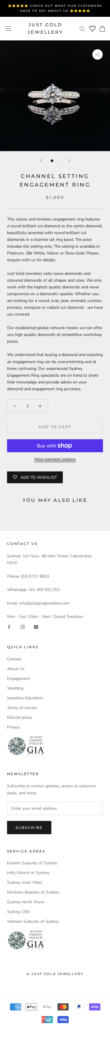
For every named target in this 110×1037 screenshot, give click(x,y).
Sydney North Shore (25, 902)
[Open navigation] (8, 28)
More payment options (55, 459)
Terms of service (22, 708)
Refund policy (19, 717)
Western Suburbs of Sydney (33, 921)
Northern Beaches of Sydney (33, 892)
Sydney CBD (18, 911)
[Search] (82, 28)
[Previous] (41, 160)
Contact (14, 659)
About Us (16, 669)
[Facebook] (9, 626)
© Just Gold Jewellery (55, 974)
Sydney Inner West (24, 882)
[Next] (69, 160)
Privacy (13, 727)
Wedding (15, 688)
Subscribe (29, 827)
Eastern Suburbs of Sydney (32, 863)
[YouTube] (36, 626)
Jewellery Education (25, 698)
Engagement (18, 678)
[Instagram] (23, 626)
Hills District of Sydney (28, 873)
